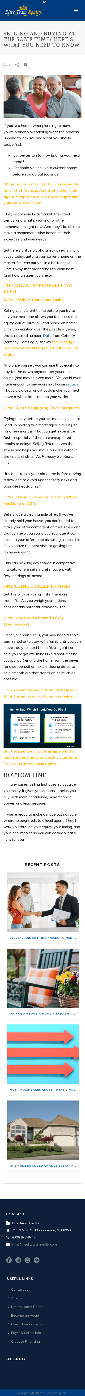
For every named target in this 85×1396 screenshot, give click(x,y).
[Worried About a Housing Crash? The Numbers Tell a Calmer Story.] (43, 978)
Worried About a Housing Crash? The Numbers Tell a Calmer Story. (44, 1013)
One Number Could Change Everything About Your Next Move (44, 1165)
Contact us (19, 1289)
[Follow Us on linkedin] (18, 1260)
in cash (72, 384)
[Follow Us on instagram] (27, 1260)
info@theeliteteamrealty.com (34, 1244)
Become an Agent (25, 1315)
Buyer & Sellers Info (26, 1333)
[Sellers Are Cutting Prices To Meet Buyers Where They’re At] (43, 902)
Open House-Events (26, 1324)
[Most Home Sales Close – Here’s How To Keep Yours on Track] (43, 1054)
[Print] (28, 64)
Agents (16, 1298)
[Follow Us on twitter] (36, 1260)
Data (47, 335)
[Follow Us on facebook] (9, 1260)
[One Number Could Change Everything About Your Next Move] (43, 1130)
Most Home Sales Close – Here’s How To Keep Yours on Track (44, 1089)
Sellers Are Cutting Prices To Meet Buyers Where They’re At (44, 937)
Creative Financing (25, 1341)
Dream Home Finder (27, 1307)
